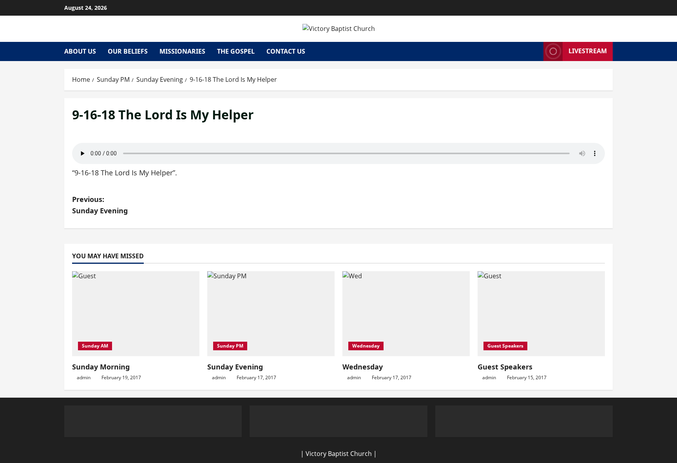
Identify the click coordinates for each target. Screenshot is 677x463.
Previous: (100, 205)
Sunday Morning (101, 366)
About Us (80, 51)
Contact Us (285, 51)
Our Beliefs (128, 51)
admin (84, 377)
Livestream (587, 51)
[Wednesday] (406, 313)
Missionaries (182, 51)
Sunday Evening (235, 366)
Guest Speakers (505, 345)
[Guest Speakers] (541, 313)
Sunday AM (95, 345)
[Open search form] (535, 51)
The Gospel (236, 51)
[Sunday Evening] (271, 313)
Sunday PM (230, 345)
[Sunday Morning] (135, 313)
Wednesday (366, 345)
